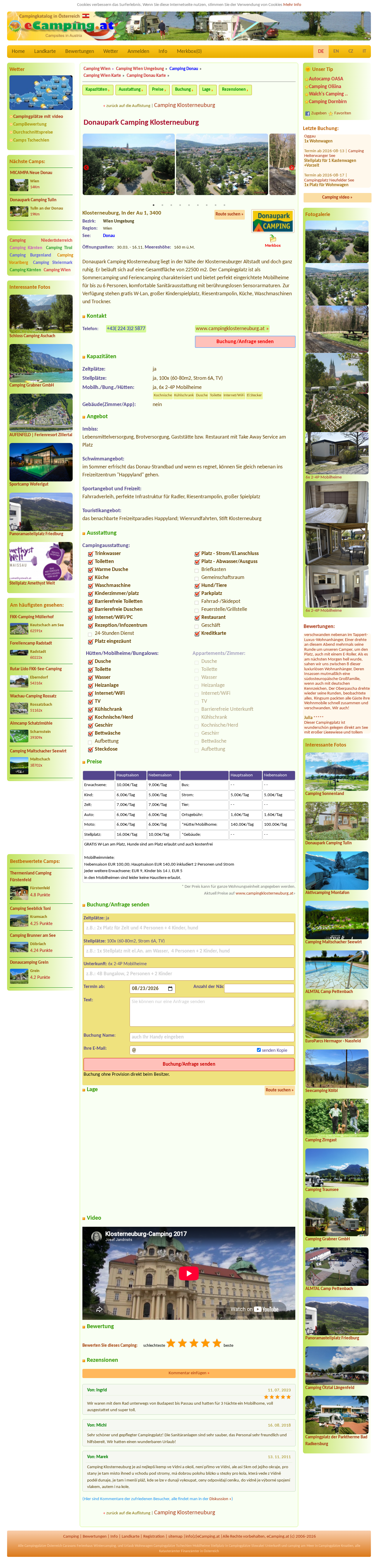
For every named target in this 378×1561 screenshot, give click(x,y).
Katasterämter (169, 1551)
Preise (158, 89)
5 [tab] (189, 205)
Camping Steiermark (52, 263)
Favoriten (342, 113)
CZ (350, 51)
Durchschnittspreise (33, 132)
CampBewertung (30, 124)
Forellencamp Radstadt (31, 643)
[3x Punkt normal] (194, 1344)
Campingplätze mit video (38, 116)
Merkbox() (189, 51)
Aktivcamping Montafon (327, 893)
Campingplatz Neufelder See (329, 170)
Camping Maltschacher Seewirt (38, 751)
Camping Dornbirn (328, 101)
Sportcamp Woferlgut (28, 484)
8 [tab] (216, 205)
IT (364, 51)
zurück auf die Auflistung (128, 106)
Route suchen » (230, 214)
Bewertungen (79, 51)
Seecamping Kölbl (321, 1091)
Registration (153, 1536)
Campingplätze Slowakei (246, 1546)
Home (18, 51)
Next (292, 168)
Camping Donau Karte (146, 76)
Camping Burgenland (30, 255)
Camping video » (337, 197)
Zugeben (319, 113)
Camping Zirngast (321, 1140)
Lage (206, 89)
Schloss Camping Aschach (32, 336)
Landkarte (45, 51)
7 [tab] (207, 205)
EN (336, 51)
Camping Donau (184, 69)
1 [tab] (154, 205)
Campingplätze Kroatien (336, 1546)
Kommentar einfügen (189, 1373)
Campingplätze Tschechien (173, 1546)
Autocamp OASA (326, 79)
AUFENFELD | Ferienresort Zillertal (40, 435)
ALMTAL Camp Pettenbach (329, 992)
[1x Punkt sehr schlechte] (171, 1344)
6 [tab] (198, 205)
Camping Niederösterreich (41, 240)
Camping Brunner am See (33, 936)
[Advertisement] (41, 817)
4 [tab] (180, 205)
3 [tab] (171, 205)
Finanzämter (190, 1551)
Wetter (110, 51)
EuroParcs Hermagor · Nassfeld (333, 1041)
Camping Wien (57, 270)
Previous (86, 168)
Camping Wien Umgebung (140, 69)
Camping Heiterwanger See (334, 144)
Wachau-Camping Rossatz (33, 696)
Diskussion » (220, 1499)
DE (321, 51)
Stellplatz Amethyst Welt (32, 583)
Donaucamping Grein (29, 962)
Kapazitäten (96, 89)
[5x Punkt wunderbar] (217, 1344)
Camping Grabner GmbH (31, 385)
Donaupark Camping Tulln (33, 200)
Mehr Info (292, 5)
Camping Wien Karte (102, 76)
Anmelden (138, 51)
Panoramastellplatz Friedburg (36, 534)
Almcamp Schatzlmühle (31, 723)
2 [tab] (162, 205)
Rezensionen (234, 89)
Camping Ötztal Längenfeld (329, 1388)
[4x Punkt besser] (206, 1344)
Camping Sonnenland (324, 794)
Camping (71, 1536)
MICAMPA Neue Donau (31, 173)
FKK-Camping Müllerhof (32, 617)
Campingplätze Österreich (43, 1546)
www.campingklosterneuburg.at (230, 329)
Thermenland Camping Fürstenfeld (30, 876)
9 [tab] (224, 205)
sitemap (175, 1536)
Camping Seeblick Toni (30, 909)
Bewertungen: (319, 626)
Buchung (183, 89)
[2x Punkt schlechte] (182, 1344)
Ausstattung (130, 89)
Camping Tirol (59, 248)
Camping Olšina (325, 86)
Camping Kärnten (26, 248)
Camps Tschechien (31, 140)
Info (163, 51)
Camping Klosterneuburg (184, 105)
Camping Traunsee (322, 1190)
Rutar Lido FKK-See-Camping (36, 669)
